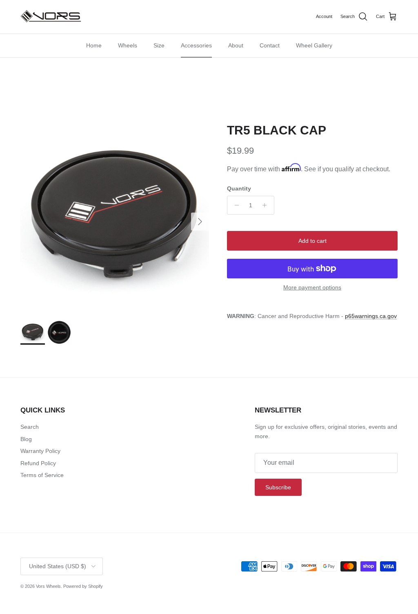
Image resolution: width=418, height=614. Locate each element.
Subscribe (278, 487)
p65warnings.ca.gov (371, 316)
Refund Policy (38, 463)
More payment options (312, 287)
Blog (26, 439)
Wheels (127, 45)
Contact (270, 45)
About (235, 45)
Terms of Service (42, 475)
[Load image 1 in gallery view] (114, 217)
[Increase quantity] (267, 205)
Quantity (239, 188)
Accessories (196, 45)
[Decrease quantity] (234, 205)
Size (159, 45)
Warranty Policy (40, 451)
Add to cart (312, 241)
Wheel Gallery (314, 45)
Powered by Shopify (83, 586)
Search (29, 427)
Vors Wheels (48, 586)
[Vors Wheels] (51, 16)
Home (94, 45)
